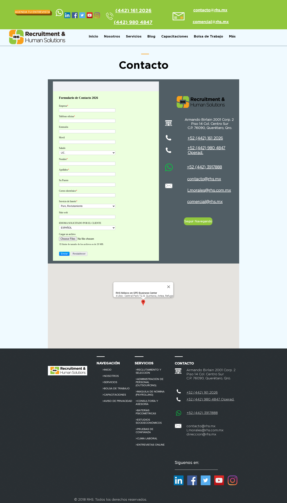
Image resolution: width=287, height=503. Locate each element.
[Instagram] (97, 15)
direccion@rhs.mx (201, 434)
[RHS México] (90, 15)
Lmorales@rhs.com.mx (205, 430)
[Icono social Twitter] (82, 15)
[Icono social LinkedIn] (67, 15)
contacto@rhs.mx (201, 426)
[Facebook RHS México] (75, 15)
